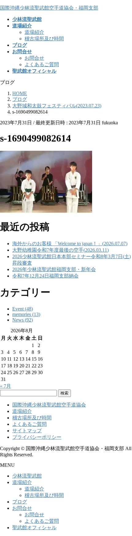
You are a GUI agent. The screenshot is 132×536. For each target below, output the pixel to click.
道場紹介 (34, 32)
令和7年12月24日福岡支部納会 (45, 275)
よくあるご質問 (42, 64)
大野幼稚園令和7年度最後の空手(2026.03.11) (60, 250)
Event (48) (22, 308)
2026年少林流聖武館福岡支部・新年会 (54, 269)
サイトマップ (27, 430)
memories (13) (26, 314)
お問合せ (34, 58)
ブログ (19, 501)
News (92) (22, 319)
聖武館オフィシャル (34, 527)
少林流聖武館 (27, 475)
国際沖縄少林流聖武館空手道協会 (49, 404)
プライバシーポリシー (36, 437)
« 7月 (5, 386)
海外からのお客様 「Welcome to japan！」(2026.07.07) (69, 243)
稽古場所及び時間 (44, 38)
